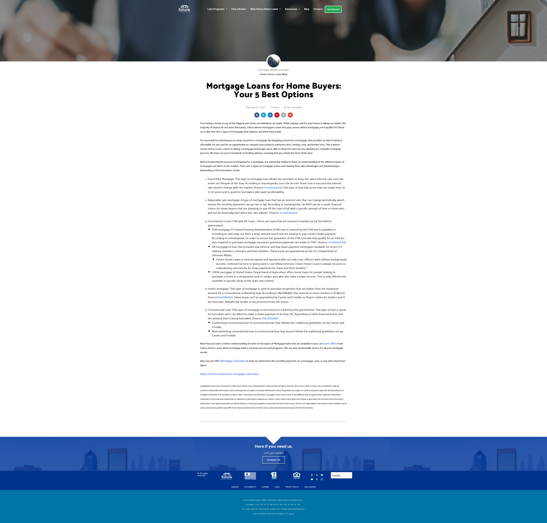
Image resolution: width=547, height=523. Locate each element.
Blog (306, 9)
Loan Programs (215, 9)
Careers (318, 9)
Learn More (330, 343)
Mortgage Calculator (233, 360)
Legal (277, 486)
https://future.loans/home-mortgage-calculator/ (229, 374)
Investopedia (272, 187)
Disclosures (310, 486)
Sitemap (265, 486)
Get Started (333, 9)
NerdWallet (225, 297)
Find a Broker (238, 9)
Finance (275, 107)
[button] (256, 115)
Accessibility (250, 486)
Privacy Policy (292, 486)
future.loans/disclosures (293, 509)
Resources (291, 9)
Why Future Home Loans (264, 9)
